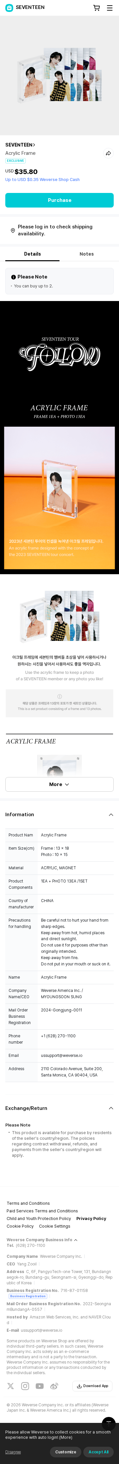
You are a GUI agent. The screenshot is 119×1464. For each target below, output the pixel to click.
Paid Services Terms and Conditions (42, 1210)
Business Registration (28, 1296)
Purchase (59, 200)
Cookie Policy (20, 1226)
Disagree (13, 1452)
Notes (87, 254)
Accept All (98, 1452)
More (55, 784)
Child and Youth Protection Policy (39, 1218)
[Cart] (96, 8)
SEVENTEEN (18, 145)
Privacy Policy (91, 1218)
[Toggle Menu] (109, 8)
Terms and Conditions (28, 1203)
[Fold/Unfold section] (59, 814)
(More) (65, 1437)
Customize (65, 1452)
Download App (95, 1386)
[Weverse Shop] (9, 8)
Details (32, 254)
